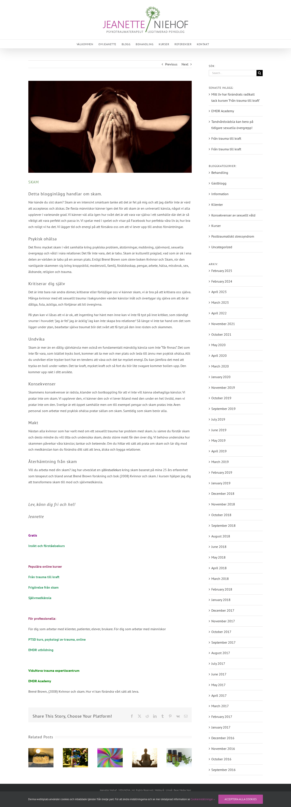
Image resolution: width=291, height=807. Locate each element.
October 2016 (221, 759)
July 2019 (218, 419)
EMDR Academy (222, 111)
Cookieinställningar (202, 799)
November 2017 (223, 621)
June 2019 (218, 430)
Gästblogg (218, 183)
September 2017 (223, 642)
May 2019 (218, 440)
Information (220, 194)
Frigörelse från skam (43, 587)
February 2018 (221, 589)
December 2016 (222, 738)
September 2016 (223, 770)
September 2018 (223, 525)
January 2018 (220, 600)
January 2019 (220, 483)
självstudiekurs (111, 470)
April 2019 (219, 451)
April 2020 (219, 355)
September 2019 (223, 408)
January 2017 (220, 727)
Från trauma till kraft (43, 577)
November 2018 (223, 504)
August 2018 (220, 536)
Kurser (216, 226)
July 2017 (218, 663)
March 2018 (220, 578)
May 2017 (218, 685)
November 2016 (223, 748)
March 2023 (220, 302)
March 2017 (220, 706)
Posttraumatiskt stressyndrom (232, 236)
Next (185, 64)
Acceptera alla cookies (241, 799)
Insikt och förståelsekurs (46, 546)
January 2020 (220, 377)
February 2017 (221, 716)
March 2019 (220, 462)
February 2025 (221, 271)
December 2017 (222, 610)
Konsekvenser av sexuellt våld (233, 215)
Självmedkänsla (39, 598)
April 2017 (219, 695)
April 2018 (219, 568)
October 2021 (221, 334)
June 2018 (218, 546)
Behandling (219, 172)
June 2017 (218, 674)
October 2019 (221, 398)
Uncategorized (221, 247)
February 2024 (221, 281)
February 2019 (221, 472)
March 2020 (220, 366)
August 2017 (220, 653)
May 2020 (218, 345)
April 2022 (219, 313)
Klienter (217, 204)
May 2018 (218, 557)
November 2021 (223, 324)
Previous (171, 64)
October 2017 (221, 632)
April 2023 (219, 292)
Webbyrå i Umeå (163, 790)
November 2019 (223, 387)
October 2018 (221, 515)
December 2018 (222, 493)
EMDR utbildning (40, 650)
